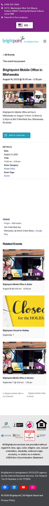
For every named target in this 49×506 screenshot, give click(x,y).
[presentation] (23, 265)
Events (7, 175)
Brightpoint (16, 495)
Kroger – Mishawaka (12, 223)
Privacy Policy (8, 500)
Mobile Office (9, 168)
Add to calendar (17, 135)
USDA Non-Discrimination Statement (24, 457)
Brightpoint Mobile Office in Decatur (18, 377)
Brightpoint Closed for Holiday (16, 330)
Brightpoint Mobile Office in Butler (17, 284)
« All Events (9, 54)
